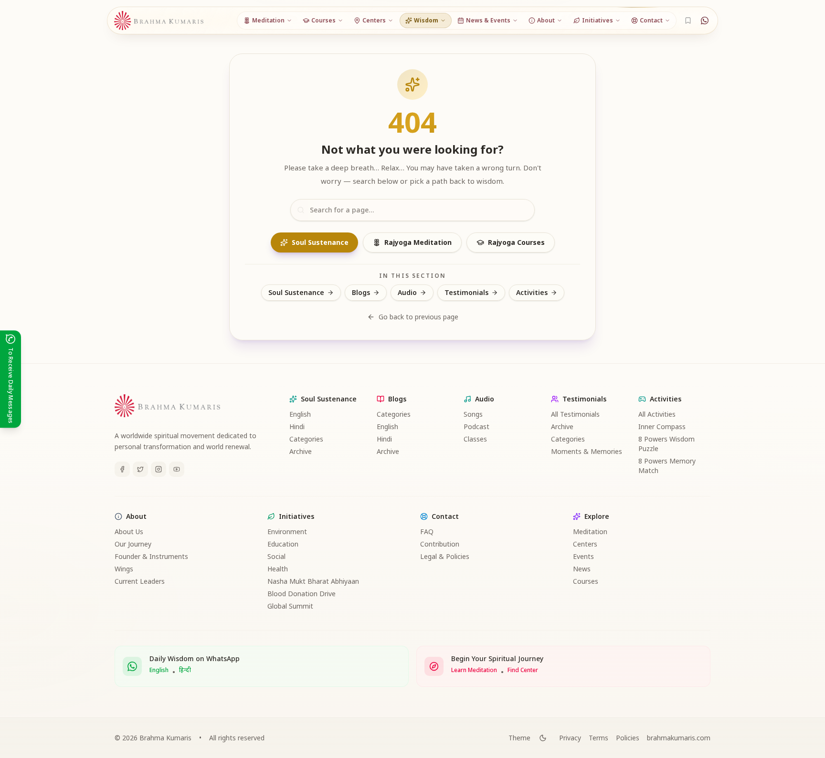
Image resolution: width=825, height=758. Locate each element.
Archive (300, 451)
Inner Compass (662, 426)
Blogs (361, 292)
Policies (627, 737)
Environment (287, 531)
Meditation (590, 531)
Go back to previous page (418, 316)
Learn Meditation (474, 670)
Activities (532, 292)
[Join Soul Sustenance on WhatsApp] (704, 20)
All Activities (657, 414)
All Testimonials (575, 414)
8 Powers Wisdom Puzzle (666, 443)
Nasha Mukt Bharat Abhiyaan (313, 581)
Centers (585, 543)
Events (583, 556)
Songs (473, 414)
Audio (407, 292)
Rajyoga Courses (516, 242)
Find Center (523, 670)
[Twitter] (140, 469)
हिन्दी (185, 670)
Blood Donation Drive (301, 593)
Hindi (297, 426)
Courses (585, 581)
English (300, 414)
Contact (445, 516)
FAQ (427, 531)
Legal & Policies (444, 556)
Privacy (570, 737)
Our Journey (133, 543)
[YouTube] (176, 469)
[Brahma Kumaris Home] (159, 21)
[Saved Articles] (688, 20)
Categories (306, 438)
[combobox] (412, 210)
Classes (475, 438)
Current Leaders (140, 581)
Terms (598, 737)
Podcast (476, 426)
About (136, 516)
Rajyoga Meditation (418, 242)
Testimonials (466, 292)
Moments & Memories (586, 451)
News (582, 568)
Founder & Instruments (151, 556)
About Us (129, 531)
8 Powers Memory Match (667, 465)
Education (282, 543)
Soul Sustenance (320, 242)
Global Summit (290, 606)
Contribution (439, 543)
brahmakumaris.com (678, 737)
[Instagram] (158, 469)
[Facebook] (122, 469)
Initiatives (296, 516)
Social (276, 556)
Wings (124, 568)
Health (277, 568)
